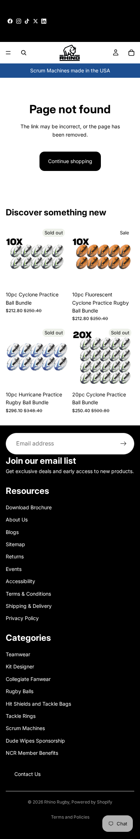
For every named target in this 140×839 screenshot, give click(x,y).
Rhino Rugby (56, 802)
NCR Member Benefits (32, 753)
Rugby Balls (19, 691)
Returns (15, 556)
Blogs (12, 532)
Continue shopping (70, 161)
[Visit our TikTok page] (26, 21)
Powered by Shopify (91, 802)
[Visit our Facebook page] (10, 21)
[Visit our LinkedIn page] (43, 21)
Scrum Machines (25, 728)
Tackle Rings (21, 716)
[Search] (24, 53)
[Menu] (8, 52)
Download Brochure (29, 507)
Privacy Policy (22, 618)
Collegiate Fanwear (28, 679)
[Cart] (131, 53)
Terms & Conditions (28, 593)
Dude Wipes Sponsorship (35, 740)
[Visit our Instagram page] (18, 21)
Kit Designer (20, 666)
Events (14, 569)
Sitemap (15, 544)
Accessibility (20, 581)
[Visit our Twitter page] (35, 21)
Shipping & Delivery (29, 605)
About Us (17, 519)
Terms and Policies (70, 817)
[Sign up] (123, 443)
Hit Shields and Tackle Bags (38, 703)
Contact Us (27, 774)
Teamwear (18, 654)
